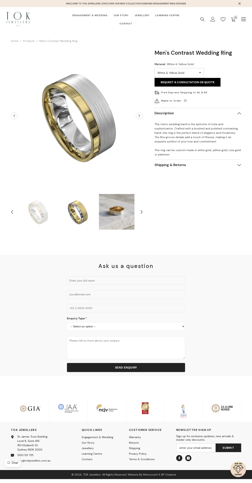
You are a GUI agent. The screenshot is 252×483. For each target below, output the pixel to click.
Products (29, 41)
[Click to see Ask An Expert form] (238, 469)
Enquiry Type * (77, 318)
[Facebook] (179, 458)
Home (15, 41)
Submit (228, 448)
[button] (14, 115)
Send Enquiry (126, 367)
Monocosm (150, 474)
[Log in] (212, 19)
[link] (30, 411)
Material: (174, 64)
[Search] (202, 19)
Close (239, 3)
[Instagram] (188, 458)
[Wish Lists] (223, 19)
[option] (77, 116)
